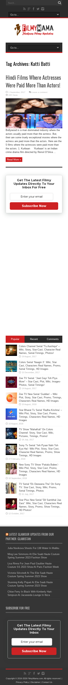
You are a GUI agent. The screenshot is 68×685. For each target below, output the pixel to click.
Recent (34, 339)
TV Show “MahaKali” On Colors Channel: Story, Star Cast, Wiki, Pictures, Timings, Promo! (36, 433)
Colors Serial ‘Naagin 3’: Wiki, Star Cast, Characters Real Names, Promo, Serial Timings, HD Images (40, 365)
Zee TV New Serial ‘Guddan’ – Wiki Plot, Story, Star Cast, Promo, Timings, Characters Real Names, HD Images (40, 397)
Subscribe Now (34, 206)
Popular (15, 339)
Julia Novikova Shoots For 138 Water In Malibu (33, 548)
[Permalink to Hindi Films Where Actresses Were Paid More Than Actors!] (34, 127)
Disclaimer (35, 682)
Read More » (14, 159)
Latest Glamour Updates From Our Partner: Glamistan (30, 536)
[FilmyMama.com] (34, 33)
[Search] (59, 3)
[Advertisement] (34, 275)
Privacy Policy (22, 682)
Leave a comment (39, 92)
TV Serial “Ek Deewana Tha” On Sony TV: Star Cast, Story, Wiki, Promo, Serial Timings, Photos (39, 487)
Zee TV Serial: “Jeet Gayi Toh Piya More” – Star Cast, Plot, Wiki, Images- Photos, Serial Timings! (40, 381)
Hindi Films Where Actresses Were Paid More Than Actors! (33, 81)
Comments (53, 339)
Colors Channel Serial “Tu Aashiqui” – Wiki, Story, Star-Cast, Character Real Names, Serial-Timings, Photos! (39, 349)
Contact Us (47, 682)
